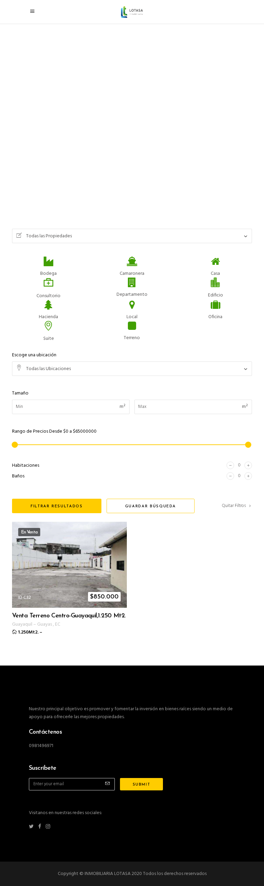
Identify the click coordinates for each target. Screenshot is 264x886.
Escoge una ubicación (34, 355)
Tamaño (20, 393)
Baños (18, 476)
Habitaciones (25, 465)
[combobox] (132, 236)
